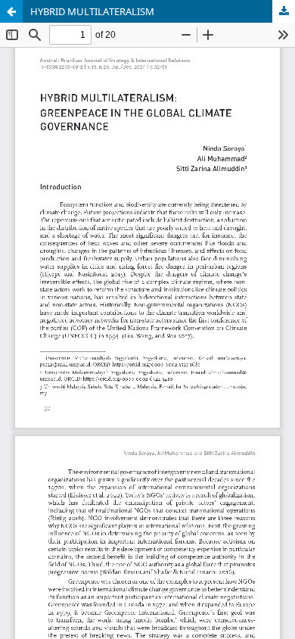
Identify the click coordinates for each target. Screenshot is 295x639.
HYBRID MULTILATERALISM (92, 11)
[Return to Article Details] (11, 11)
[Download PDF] (283, 11)
